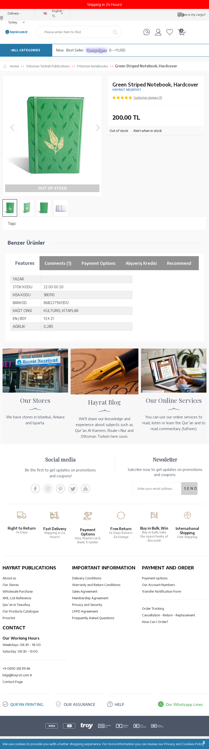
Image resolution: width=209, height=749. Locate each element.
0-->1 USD (117, 50)
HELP (119, 704)
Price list (9, 618)
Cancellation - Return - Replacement (168, 615)
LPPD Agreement (85, 611)
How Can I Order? (155, 622)
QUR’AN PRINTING (26, 704)
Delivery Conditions (86, 578)
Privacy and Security (87, 605)
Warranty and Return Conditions (96, 585)
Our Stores (11, 585)
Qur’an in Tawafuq (16, 605)
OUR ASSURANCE (79, 704)
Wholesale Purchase (18, 591)
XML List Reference (17, 598)
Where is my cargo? (191, 15)
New (60, 50)
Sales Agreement (84, 591)
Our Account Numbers (158, 585)
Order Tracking (153, 608)
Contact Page (13, 682)
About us (9, 578)
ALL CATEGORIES (26, 50)
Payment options (154, 578)
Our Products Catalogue (20, 611)
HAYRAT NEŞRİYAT (126, 90)
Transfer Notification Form (161, 591)
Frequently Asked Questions (93, 618)
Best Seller (75, 50)
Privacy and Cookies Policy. (184, 744)
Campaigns (96, 50)
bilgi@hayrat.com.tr (17, 675)
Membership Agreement (90, 598)
